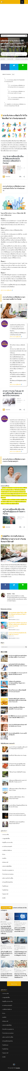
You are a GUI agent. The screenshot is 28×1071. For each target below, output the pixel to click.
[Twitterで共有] (14, 67)
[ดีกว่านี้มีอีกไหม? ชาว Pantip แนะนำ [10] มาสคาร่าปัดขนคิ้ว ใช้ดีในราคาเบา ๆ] (4, 718)
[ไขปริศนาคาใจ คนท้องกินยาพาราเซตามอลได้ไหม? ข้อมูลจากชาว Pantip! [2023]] (4, 684)
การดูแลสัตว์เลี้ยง (6, 838)
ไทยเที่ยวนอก (5, 886)
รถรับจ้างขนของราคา (21, 948)
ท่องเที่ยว (4, 858)
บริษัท (9, 924)
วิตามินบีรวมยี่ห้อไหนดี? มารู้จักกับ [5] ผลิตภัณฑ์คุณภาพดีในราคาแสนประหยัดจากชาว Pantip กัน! (17, 700)
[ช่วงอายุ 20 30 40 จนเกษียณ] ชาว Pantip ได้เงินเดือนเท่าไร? (20, 975)
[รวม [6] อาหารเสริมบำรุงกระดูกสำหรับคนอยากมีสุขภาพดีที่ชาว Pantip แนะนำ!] (4, 658)
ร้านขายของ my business (8, 874)
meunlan (18, 1067)
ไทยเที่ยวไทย (5, 890)
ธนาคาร (6, 971)
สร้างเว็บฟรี (8, 946)
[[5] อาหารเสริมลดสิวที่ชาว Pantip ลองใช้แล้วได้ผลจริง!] (4, 736)
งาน (8, 970)
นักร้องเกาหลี (5, 862)
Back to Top (14, 984)
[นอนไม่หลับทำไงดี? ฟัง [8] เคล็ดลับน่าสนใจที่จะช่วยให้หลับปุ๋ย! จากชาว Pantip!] (4, 667)
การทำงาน (4, 970)
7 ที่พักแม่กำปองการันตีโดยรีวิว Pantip (17, 772)
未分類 (3, 898)
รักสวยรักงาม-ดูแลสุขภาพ (8, 870)
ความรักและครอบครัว (7, 846)
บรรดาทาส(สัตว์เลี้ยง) (7, 866)
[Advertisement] (14, 19)
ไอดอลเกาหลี (5, 894)
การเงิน (4, 54)
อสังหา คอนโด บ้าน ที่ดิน (7, 878)
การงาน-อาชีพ (12, 53)
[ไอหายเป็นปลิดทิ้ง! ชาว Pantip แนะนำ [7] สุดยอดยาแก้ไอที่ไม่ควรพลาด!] (4, 675)
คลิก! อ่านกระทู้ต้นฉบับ (6, 290)
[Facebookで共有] (5, 67)
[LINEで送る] (22, 67)
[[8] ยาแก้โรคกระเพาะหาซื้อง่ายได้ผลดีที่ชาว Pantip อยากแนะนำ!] (4, 692)
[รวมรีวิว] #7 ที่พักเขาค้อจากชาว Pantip (17, 755)
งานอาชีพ (9, 54)
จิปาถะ (3, 854)
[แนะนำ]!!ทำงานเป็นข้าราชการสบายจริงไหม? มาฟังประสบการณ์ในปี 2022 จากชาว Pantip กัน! (18, 624)
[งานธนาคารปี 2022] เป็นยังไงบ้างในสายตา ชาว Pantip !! (7, 975)
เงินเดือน (24, 970)
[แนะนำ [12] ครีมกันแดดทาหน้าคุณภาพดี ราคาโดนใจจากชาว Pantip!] (4, 727)
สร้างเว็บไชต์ (3, 948)
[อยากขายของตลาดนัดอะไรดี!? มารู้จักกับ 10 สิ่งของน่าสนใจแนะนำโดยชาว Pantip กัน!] (4, 615)
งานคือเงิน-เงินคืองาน (7, 850)
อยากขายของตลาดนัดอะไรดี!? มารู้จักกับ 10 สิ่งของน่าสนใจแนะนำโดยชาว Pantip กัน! (18, 614)
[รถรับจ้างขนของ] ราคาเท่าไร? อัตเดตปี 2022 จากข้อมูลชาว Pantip (20, 953)
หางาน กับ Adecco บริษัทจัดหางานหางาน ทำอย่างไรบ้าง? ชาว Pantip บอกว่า (16, 86)
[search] (26, 36)
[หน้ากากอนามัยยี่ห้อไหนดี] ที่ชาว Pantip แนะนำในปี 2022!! (19, 929)
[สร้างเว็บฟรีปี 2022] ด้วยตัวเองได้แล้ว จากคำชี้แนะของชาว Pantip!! (6, 954)
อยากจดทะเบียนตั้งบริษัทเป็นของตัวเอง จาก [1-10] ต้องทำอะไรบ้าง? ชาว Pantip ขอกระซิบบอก (7, 930)
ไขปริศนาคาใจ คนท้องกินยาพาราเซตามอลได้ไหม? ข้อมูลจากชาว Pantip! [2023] (17, 683)
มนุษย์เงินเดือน (19, 970)
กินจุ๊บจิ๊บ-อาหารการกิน (7, 842)
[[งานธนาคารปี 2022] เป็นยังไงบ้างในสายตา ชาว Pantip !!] (4, 635)
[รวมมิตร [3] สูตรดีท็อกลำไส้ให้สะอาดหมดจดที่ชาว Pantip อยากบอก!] (4, 710)
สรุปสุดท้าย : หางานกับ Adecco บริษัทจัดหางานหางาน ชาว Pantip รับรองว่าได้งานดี (15, 105)
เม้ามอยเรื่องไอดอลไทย (7, 882)
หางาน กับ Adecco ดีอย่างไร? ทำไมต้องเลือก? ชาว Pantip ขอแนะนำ (14, 80)
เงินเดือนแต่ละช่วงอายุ (18, 971)
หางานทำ (13, 54)
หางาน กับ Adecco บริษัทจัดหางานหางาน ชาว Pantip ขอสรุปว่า (16, 98)
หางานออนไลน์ (19, 54)
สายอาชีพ (16, 949)
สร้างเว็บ (4, 946)
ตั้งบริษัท (5, 924)
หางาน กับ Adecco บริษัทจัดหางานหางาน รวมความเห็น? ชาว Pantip (16, 92)
